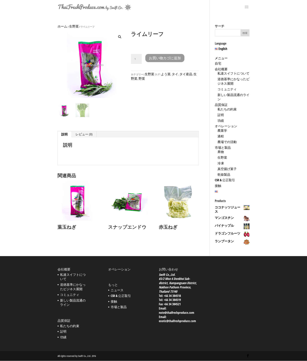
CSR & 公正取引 (225, 180)
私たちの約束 (227, 109)
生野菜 (74, 26)
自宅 (218, 63)
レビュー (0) (84, 134)
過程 (220, 136)
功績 (220, 120)
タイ (175, 74)
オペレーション (226, 126)
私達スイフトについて (233, 73)
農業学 (222, 130)
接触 (218, 186)
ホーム (62, 26)
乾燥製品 (223, 174)
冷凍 (220, 163)
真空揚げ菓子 (227, 169)
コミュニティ (227, 89)
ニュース (117, 290)
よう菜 (166, 74)
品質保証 (221, 105)
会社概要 (221, 69)
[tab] (64, 134)
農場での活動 (227, 142)
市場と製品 (223, 147)
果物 (220, 152)
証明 (220, 115)
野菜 (142, 78)
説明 (64, 134)
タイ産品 (185, 74)
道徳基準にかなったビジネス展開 (73, 286)
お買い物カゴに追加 (165, 58)
